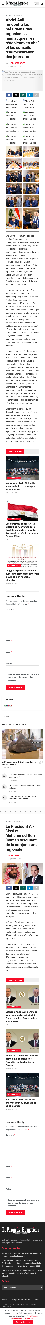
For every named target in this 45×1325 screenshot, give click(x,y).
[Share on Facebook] (9, 95)
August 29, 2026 (12, 493)
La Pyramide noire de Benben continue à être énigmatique (19, 763)
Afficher (4, 1299)
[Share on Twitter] (16, 95)
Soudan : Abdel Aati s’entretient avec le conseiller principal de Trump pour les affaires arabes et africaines (22, 1016)
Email (9, 652)
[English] (8, 706)
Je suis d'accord (23, 1322)
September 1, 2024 (15, 858)
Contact (37, 1299)
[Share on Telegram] (30, 95)
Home (8, 15)
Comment (11, 609)
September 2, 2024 (15, 66)
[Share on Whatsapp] (23, 95)
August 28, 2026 (12, 540)
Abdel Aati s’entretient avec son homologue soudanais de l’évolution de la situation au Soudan (22, 1060)
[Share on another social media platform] (36, 95)
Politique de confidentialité (20, 1299)
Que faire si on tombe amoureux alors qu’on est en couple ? (25, 775)
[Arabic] (5, 706)
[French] (10, 706)
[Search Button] (42, 3)
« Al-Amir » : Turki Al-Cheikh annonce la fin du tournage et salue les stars (21, 486)
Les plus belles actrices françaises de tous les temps (25, 786)
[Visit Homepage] (17, 3)
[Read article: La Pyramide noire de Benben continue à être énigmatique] (22, 744)
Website (9, 663)
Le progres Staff (16, 63)
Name (9, 640)
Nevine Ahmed (14, 855)
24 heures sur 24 (17, 15)
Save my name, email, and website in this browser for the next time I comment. (23, 677)
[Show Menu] (3, 3)
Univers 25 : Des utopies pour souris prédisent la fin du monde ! (22, 797)
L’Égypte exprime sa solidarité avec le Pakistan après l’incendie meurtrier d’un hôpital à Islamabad (22, 575)
